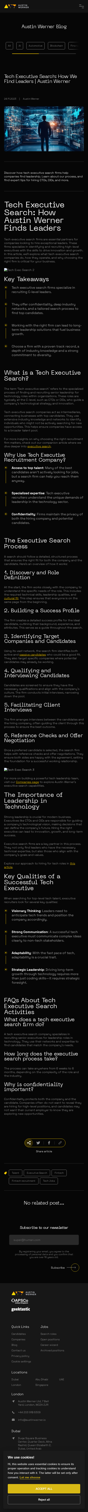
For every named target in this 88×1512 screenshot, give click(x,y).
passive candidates (32, 654)
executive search (39, 446)
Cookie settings (21, 1361)
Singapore (41, 1385)
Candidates (18, 1334)
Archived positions (52, 1350)
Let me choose (30, 1477)
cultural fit (11, 598)
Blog (14, 1345)
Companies (18, 1339)
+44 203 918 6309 (29, 1412)
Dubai (15, 1379)
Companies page (27, 782)
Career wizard (49, 1345)
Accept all (44, 1488)
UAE (61, 1379)
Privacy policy (20, 1356)
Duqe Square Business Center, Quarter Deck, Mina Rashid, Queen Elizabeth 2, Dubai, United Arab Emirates (35, 1445)
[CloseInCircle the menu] (81, 6)
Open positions (50, 1339)
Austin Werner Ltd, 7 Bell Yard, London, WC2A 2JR (33, 1403)
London (16, 1385)
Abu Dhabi (41, 1379)
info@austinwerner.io (32, 1420)
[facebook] (49, 1143)
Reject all (44, 1499)
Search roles (48, 1334)
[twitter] (38, 1143)
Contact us (18, 1350)
